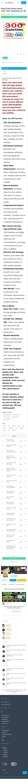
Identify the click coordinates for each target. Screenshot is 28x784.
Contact (13, 580)
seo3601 (7, 637)
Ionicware (4, 747)
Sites (9, 425)
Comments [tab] (4, 73)
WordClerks (5, 756)
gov (16, 428)
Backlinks (14, 425)
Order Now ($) (14, 16)
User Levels (4, 732)
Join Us (3, 770)
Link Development (20, 584)
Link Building (11, 584)
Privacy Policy (5, 717)
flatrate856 (13, 576)
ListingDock (5, 752)
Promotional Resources (7, 734)
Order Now (16, 611)
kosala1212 (8, 624)
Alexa (4, 425)
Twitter (4, 428)
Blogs (4, 430)
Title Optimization (7, 414)
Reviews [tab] (4, 70)
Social (23, 425)
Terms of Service (5, 715)
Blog (3, 740)
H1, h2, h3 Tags (6, 416)
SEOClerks (5, 748)
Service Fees (4, 723)
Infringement (4, 719)
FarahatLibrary (9, 628)
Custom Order (21, 580)
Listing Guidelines (5, 721)
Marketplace (4, 584)
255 (5, 57)
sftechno (8, 632)
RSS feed (4, 736)
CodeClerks (5, 750)
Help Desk (7, 702)
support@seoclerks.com (6, 704)
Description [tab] (5, 68)
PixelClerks (5, 754)
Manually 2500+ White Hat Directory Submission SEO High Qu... (14, 607)
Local (9, 430)
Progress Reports (6, 419)
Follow (5, 580)
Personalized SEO (14, 416)
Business (14, 430)
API (3, 738)
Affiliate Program (5, 730)
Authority (21, 428)
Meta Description (16, 414)
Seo (19, 425)
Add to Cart (14, 20)
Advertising (11, 428)
